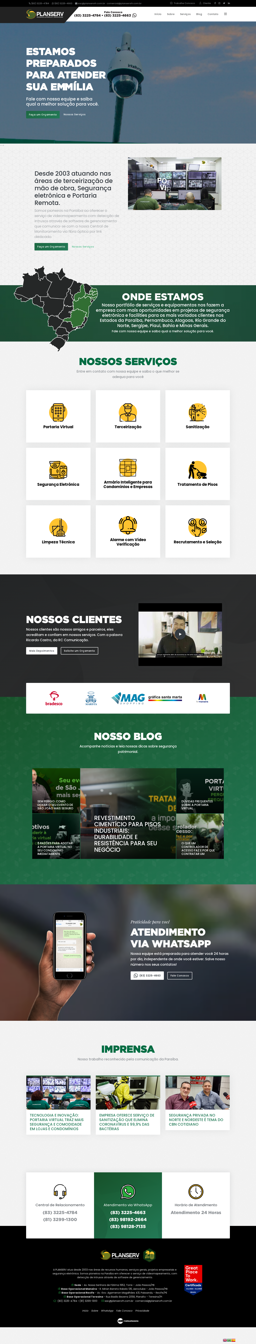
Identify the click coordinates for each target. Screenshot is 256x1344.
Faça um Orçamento (43, 114)
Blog (199, 14)
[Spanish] (233, 1340)
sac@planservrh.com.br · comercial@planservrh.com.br (109, 3)
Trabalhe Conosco (184, 3)
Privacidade (142, 1310)
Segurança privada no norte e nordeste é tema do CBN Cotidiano (196, 1120)
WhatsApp (107, 1310)
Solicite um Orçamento (79, 651)
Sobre (170, 14)
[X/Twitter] (224, 3)
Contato (213, 14)
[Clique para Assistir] (174, 183)
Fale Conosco (179, 975)
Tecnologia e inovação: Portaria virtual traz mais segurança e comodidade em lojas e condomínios (57, 1122)
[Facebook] (215, 3)
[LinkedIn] (228, 3)
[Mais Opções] (224, 14)
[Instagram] (219, 3)
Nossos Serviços (75, 114)
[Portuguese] (229, 1340)
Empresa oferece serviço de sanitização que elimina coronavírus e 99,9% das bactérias (126, 1122)
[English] (225, 1340)
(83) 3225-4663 (63, 3)
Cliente (207, 3)
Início (157, 14)
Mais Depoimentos (41, 651)
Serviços (185, 14)
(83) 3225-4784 (40, 3)
